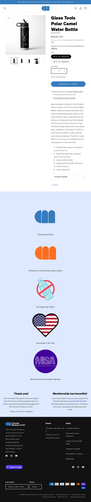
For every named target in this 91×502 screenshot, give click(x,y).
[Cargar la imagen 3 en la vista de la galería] (29, 61)
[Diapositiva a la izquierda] (8, 60)
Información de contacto (77, 497)
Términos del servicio (49, 497)
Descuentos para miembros (72, 434)
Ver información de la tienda (64, 98)
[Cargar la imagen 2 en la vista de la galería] (22, 61)
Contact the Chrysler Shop (74, 442)
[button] (4, 8)
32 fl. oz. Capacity (61, 61)
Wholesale (70, 459)
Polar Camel (55, 33)
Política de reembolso (62, 494)
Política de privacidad (78, 494)
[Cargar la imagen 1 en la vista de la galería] (14, 61)
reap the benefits (79, 401)
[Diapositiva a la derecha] (43, 60)
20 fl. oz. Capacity (61, 56)
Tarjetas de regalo (73, 449)
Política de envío (63, 497)
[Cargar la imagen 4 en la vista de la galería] (37, 61)
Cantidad (54, 66)
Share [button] (56, 185)
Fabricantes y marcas (74, 454)
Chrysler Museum (72, 428)
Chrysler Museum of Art (32, 494)
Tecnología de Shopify (47, 494)
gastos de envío (59, 40)
